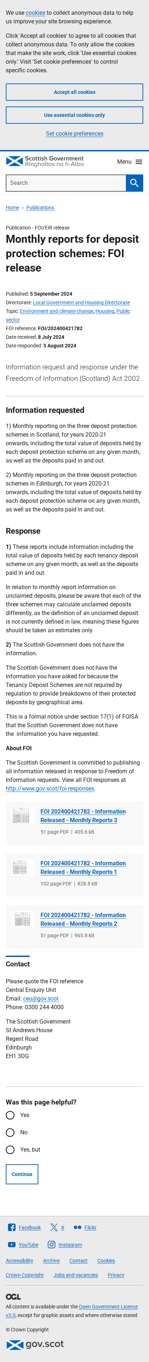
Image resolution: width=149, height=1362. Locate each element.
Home (12, 207)
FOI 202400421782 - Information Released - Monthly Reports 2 (83, 919)
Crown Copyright (25, 1275)
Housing (104, 311)
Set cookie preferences (74, 133)
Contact (78, 1260)
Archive (51, 1260)
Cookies (106, 1260)
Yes (24, 1115)
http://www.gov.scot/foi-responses (50, 788)
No (23, 1132)
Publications (40, 207)
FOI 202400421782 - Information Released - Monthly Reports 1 (83, 867)
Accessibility (19, 1260)
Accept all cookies (74, 92)
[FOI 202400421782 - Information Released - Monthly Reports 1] (23, 867)
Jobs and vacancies (76, 1275)
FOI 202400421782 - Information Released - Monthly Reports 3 (83, 816)
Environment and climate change (56, 311)
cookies (35, 12)
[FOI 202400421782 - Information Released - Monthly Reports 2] (23, 919)
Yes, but (30, 1149)
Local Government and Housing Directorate (81, 302)
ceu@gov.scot (41, 998)
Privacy (116, 1275)
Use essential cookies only (74, 115)
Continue (22, 1174)
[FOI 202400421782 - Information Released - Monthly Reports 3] (23, 815)
